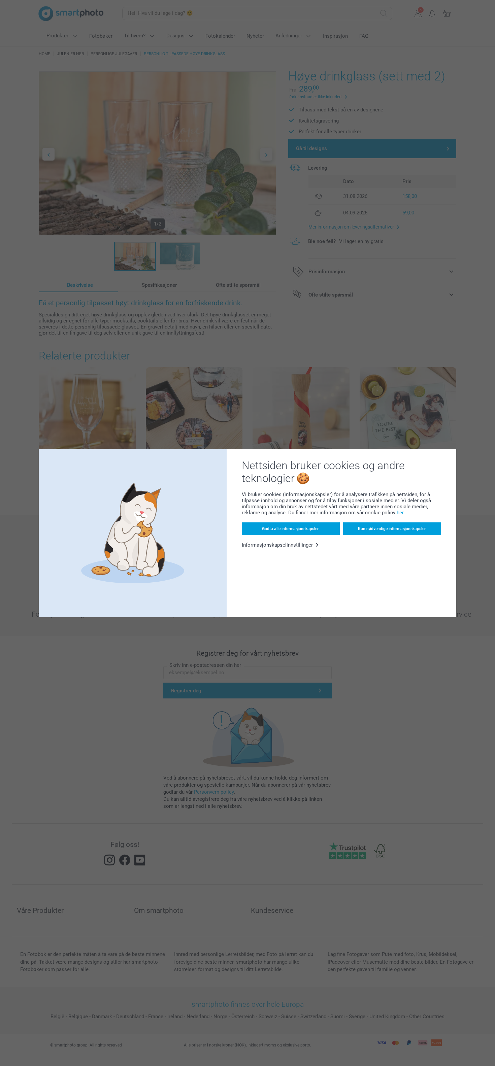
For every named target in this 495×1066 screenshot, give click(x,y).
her (400, 513)
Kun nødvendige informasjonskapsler (392, 528)
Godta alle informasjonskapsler (290, 528)
